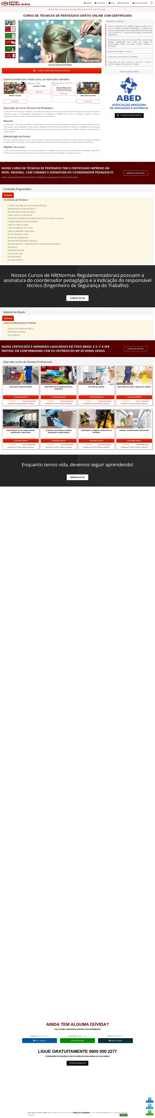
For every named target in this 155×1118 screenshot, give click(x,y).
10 (8, 195)
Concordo (123, 1115)
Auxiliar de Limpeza (96, 387)
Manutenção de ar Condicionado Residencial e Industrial (21, 431)
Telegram (150, 1101)
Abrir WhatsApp (78, 1040)
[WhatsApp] (149, 1111)
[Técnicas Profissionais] (21, 375)
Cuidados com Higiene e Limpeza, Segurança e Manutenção (58, 431)
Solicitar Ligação (116, 1040)
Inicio (52, 9)
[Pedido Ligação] (149, 1105)
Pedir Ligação (150, 1108)
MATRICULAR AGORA (53, 71)
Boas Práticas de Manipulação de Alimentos (59, 388)
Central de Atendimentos (77, 1063)
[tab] (87, 4)
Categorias (100, 3)
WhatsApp (149, 1114)
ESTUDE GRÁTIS (131, 115)
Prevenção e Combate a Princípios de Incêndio (96, 431)
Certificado (124, 3)
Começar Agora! (135, 348)
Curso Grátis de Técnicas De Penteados (92, 9)
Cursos (88, 3)
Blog (112, 3)
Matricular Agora (136, 173)
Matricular (15, 92)
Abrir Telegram (40, 1040)
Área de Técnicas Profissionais (67, 9)
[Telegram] (149, 1099)
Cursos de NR (77, 298)
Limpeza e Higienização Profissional (134, 430)
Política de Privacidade (81, 1112)
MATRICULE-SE (77, 477)
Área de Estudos (140, 3)
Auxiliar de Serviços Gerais (20, 387)
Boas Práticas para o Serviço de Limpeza (134, 387)
